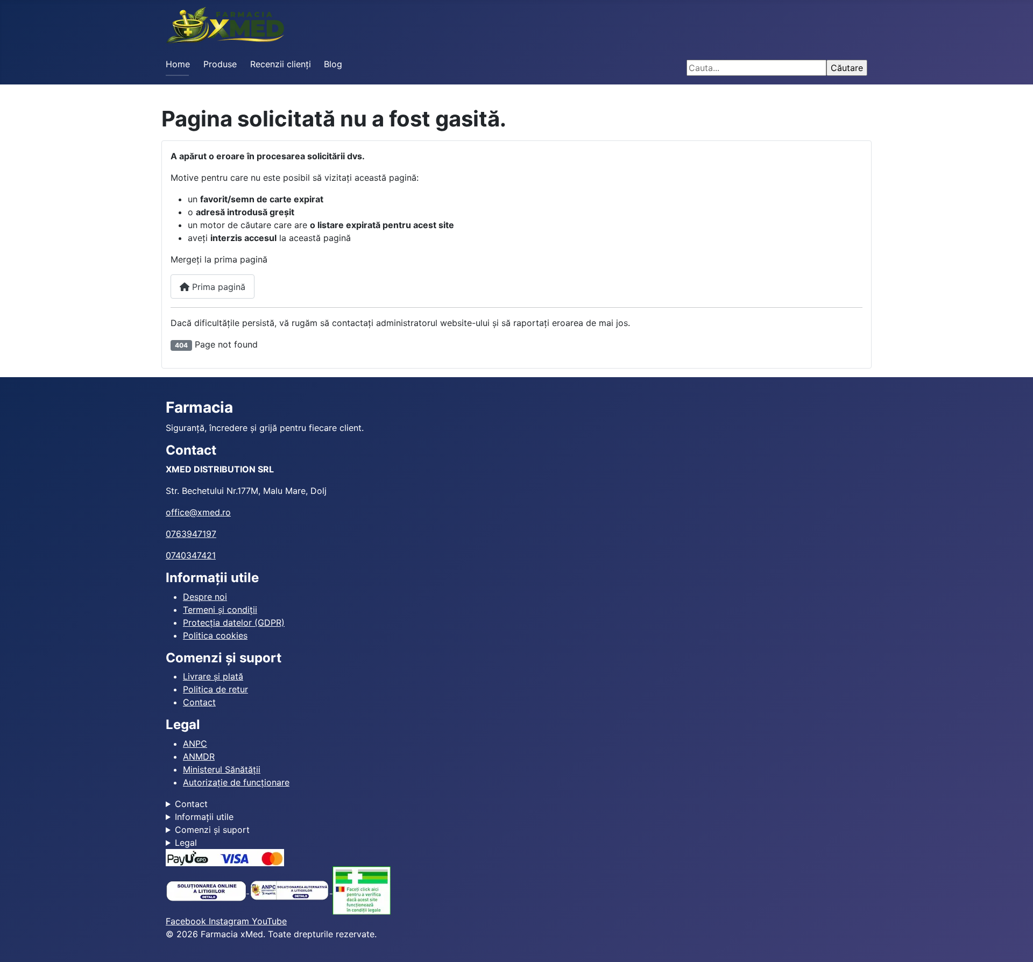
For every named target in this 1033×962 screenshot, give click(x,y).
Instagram (230, 921)
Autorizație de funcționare (236, 782)
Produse (220, 64)
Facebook (187, 921)
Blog (333, 64)
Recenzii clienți (280, 64)
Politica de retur (215, 689)
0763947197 (191, 533)
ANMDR (199, 756)
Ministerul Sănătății (221, 769)
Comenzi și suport (212, 829)
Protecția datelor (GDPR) (234, 622)
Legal (186, 842)
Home (178, 64)
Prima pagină (217, 286)
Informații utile (204, 816)
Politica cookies (215, 635)
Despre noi (205, 596)
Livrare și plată (213, 676)
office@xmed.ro (198, 512)
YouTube (269, 921)
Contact (199, 702)
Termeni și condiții (220, 609)
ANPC (195, 743)
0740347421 (191, 555)
